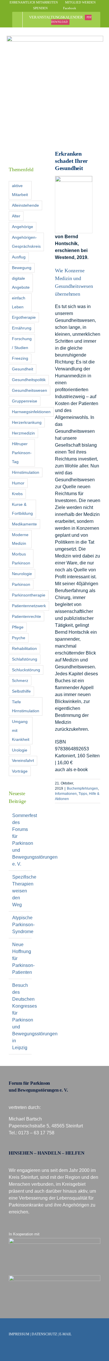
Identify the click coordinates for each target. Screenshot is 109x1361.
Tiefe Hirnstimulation (25, 706)
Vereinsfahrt (23, 760)
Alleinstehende (25, 205)
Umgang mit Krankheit (20, 730)
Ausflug (19, 257)
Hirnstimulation (25, 472)
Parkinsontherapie (28, 595)
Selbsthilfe (21, 691)
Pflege (18, 627)
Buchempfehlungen (82, 788)
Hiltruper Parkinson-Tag (22, 452)
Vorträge (20, 771)
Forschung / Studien (22, 343)
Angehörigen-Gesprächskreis (26, 242)
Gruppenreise (24, 401)
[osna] (54, 1277)
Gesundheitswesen (29, 390)
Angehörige (22, 226)
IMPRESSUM (19, 1334)
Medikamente (24, 524)
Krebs (17, 493)
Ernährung (21, 328)
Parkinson (21, 584)
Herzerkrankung (27, 422)
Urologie (19, 750)
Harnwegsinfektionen (31, 411)
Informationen (66, 794)
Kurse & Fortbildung (22, 509)
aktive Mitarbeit (20, 190)
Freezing (20, 358)
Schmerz (20, 680)
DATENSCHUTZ (44, 1334)
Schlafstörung (24, 659)
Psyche (18, 637)
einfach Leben (18, 302)
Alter (16, 216)
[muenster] (54, 1240)
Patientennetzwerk (29, 605)
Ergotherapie (24, 317)
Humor (18, 483)
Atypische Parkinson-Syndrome (23, 924)
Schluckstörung (26, 670)
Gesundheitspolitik (29, 379)
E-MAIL (65, 1334)
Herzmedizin (23, 433)
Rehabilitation (24, 648)
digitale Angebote (21, 283)
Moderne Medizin (20, 539)
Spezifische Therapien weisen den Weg (24, 891)
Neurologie (22, 573)
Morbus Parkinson (21, 558)
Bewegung (21, 267)
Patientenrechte (26, 616)
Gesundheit (22, 369)
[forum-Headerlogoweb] (55, 38)
